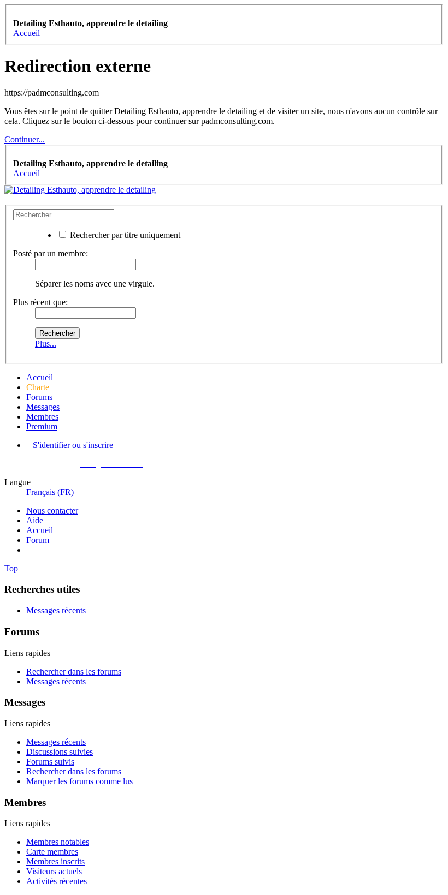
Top (11, 568)
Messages (43, 406)
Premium (41, 426)
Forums (39, 397)
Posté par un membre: (50, 253)
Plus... (45, 343)
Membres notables (57, 841)
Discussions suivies (59, 751)
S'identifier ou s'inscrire (73, 445)
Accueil (39, 377)
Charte (37, 387)
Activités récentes (56, 881)
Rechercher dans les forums (73, 671)
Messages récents (56, 610)
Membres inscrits (55, 861)
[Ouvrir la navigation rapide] (16, 13)
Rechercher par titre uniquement (124, 235)
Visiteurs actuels (54, 871)
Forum (37, 540)
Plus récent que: (40, 302)
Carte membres (52, 851)
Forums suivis (50, 761)
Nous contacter (52, 510)
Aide (34, 520)
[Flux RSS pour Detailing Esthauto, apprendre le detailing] (29, 549)
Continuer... (24, 139)
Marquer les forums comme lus (79, 781)
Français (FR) (50, 492)
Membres (42, 416)
